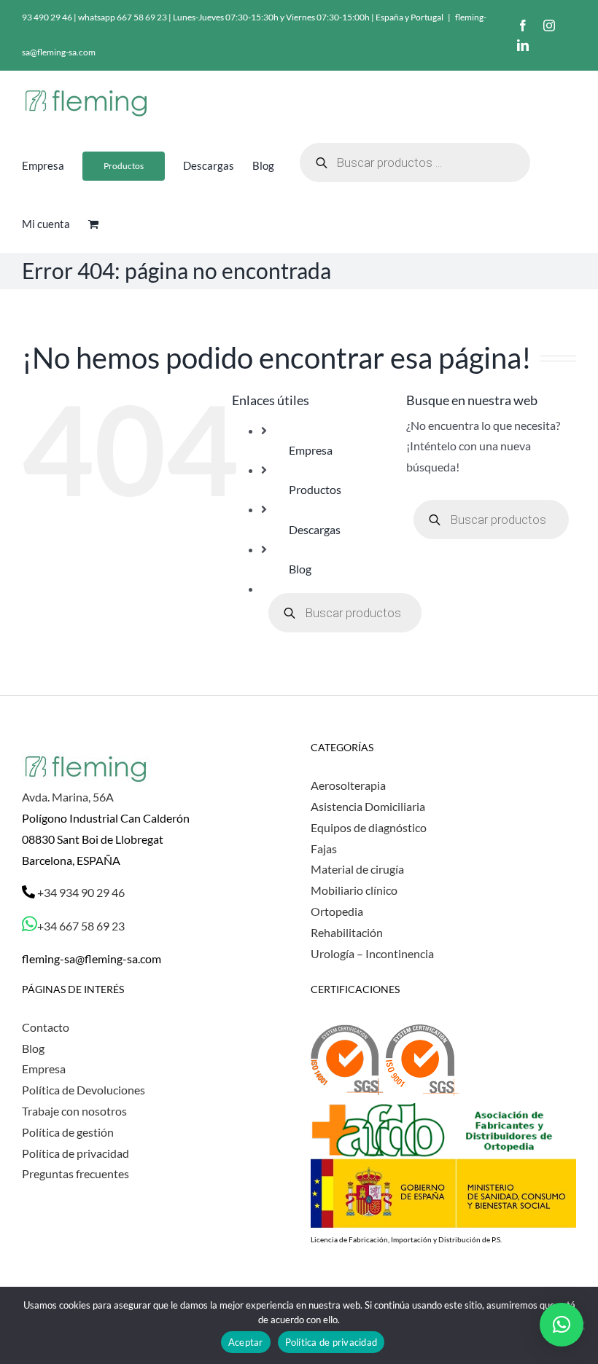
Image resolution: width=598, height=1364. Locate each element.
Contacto (45, 1027)
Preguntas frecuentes (75, 1173)
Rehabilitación (347, 932)
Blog (300, 569)
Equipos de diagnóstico (369, 827)
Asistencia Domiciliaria (368, 806)
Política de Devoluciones (83, 1090)
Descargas (315, 529)
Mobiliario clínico (354, 890)
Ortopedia (337, 911)
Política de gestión (68, 1132)
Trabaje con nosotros (74, 1111)
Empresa (311, 450)
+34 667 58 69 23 (81, 926)
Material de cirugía (357, 869)
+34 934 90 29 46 (80, 892)
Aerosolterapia (348, 785)
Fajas (324, 848)
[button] (561, 1325)
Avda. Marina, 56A (68, 797)
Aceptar (245, 1342)
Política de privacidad (75, 1153)
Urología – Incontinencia (372, 953)
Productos (315, 489)
